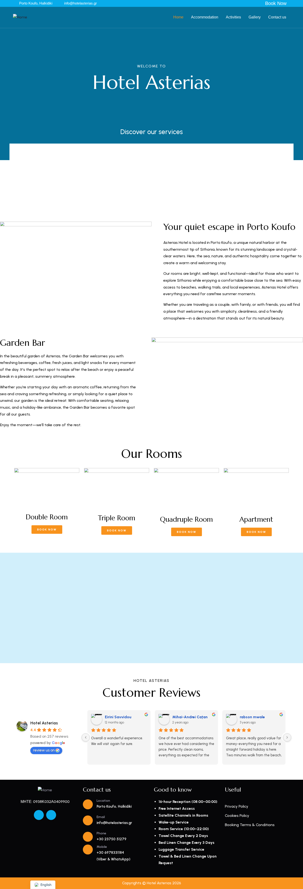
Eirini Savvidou (118, 717)
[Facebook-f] (39, 815)
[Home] (20, 17)
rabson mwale (252, 717)
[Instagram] (51, 815)
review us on (44, 750)
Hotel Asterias (44, 723)
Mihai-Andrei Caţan (190, 717)
